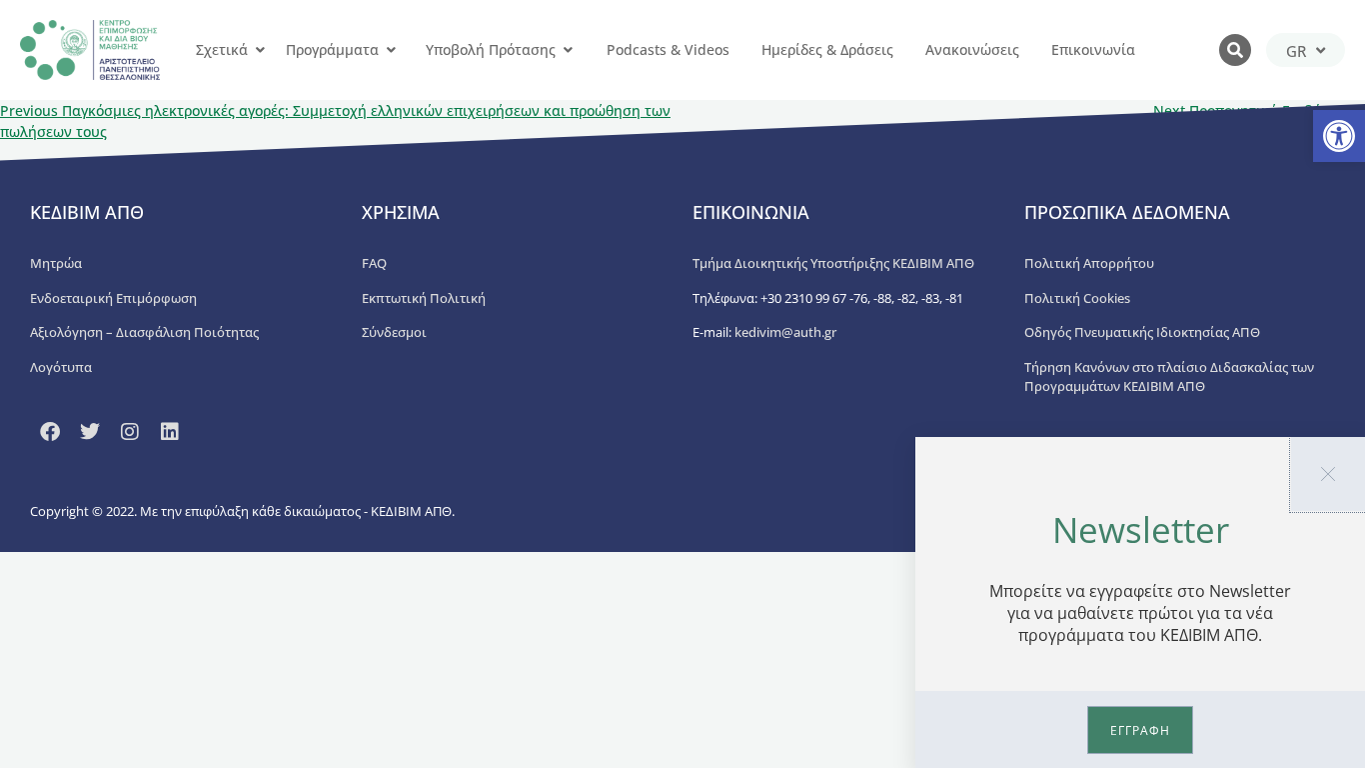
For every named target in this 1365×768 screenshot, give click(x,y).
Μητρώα (56, 263)
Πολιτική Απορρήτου (1089, 263)
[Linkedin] (170, 432)
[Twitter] (90, 432)
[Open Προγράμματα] (391, 50)
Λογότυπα (61, 367)
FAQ (374, 263)
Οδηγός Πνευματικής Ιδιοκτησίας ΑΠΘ (1142, 332)
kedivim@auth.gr (785, 332)
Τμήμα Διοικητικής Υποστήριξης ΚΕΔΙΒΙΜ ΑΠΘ (833, 263)
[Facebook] (50, 432)
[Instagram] (130, 432)
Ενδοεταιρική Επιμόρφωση (113, 298)
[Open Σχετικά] (260, 50)
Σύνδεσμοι (394, 332)
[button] (1339, 136)
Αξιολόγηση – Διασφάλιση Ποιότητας (144, 332)
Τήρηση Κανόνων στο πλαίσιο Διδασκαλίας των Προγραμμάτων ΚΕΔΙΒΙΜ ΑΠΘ (1169, 377)
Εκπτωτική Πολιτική (424, 298)
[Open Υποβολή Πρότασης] (568, 50)
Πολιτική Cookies (1077, 298)
